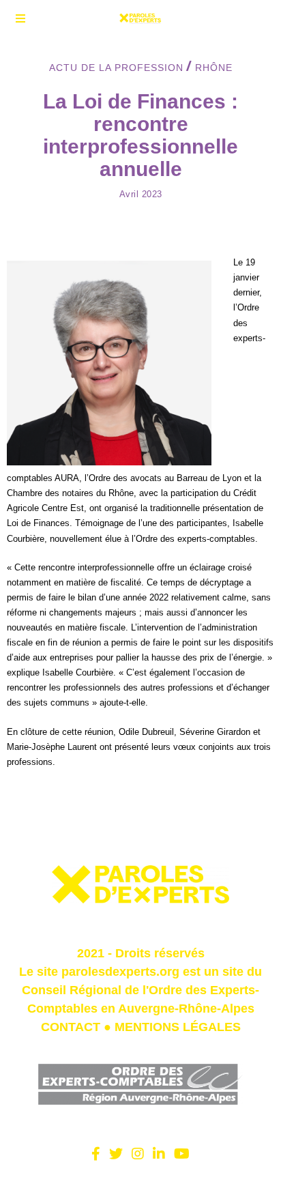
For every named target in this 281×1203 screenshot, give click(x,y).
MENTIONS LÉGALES (178, 1027)
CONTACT (70, 1027)
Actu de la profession (116, 67)
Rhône (214, 67)
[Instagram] (137, 1154)
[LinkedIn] (158, 1154)
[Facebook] (96, 1154)
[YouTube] (182, 1154)
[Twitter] (116, 1154)
